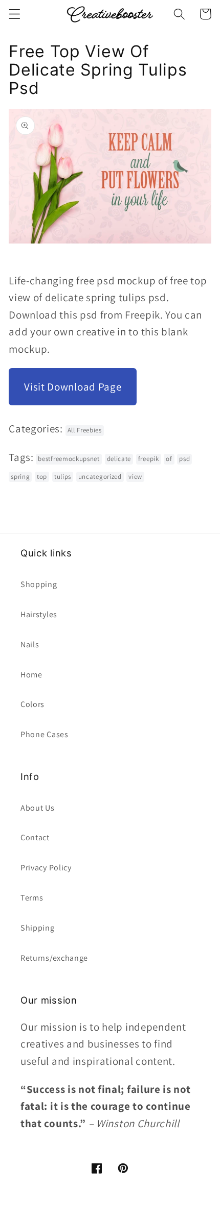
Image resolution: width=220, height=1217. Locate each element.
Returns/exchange (54, 958)
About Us (37, 807)
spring (20, 476)
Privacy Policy (46, 867)
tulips (62, 476)
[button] (15, 14)
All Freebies (85, 430)
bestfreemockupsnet (68, 458)
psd (184, 458)
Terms (31, 897)
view (135, 476)
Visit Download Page (72, 387)
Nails (29, 644)
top (42, 476)
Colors (32, 704)
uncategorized (100, 476)
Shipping (37, 927)
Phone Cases (44, 734)
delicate (119, 458)
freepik (148, 458)
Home (31, 674)
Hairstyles (38, 614)
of (169, 458)
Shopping (38, 584)
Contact (35, 837)
